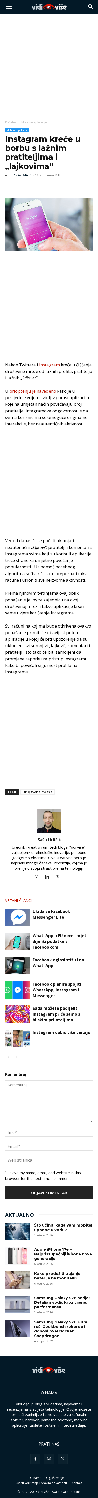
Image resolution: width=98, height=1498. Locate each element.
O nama (35, 1478)
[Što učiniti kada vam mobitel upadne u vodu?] (17, 1231)
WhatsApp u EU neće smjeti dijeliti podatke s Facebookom (60, 941)
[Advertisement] (49, 65)
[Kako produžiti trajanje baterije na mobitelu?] (17, 1280)
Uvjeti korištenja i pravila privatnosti (41, 1483)
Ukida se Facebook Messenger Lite (51, 914)
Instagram (49, 365)
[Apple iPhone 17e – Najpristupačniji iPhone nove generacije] (17, 1256)
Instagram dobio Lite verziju (61, 1032)
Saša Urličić (22, 175)
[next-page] (16, 1057)
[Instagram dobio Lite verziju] (17, 1038)
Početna (11, 122)
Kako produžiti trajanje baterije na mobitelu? (57, 1276)
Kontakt (77, 1483)
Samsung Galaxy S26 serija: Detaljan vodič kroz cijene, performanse (62, 1302)
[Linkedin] (49, 877)
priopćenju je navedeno (32, 391)
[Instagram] (38, 877)
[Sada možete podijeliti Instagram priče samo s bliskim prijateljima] (17, 1014)
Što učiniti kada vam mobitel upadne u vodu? (63, 1227)
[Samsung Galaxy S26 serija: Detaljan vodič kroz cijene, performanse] (17, 1304)
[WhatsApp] (33, 186)
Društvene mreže (37, 791)
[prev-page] (8, 1057)
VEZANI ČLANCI (18, 900)
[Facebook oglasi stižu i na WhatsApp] (17, 965)
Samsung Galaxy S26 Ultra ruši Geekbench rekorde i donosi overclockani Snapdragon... (60, 1329)
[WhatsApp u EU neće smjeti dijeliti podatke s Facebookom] (17, 941)
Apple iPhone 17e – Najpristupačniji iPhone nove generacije (63, 1254)
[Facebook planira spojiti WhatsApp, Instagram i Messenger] (17, 990)
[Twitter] (22, 186)
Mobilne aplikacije (34, 122)
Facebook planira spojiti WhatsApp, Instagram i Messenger (57, 989)
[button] (9, 7)
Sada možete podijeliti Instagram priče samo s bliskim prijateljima (56, 1014)
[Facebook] (10, 186)
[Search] (91, 7)
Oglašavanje (55, 1478)
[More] (45, 186)
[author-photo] (49, 832)
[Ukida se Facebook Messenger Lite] (17, 917)
